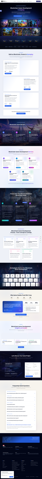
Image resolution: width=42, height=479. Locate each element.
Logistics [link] (22, 465)
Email (33, 363)
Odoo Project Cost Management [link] (34, 465)
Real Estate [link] (22, 466)
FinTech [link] (22, 463)
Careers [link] (3, 465)
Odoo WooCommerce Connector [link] (34, 463)
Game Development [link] (14, 466)
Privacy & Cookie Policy (4, 475)
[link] (1, 11)
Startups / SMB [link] (23, 470)
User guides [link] (37, 476)
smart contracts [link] (21, 137)
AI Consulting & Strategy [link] (15, 463)
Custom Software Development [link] (15, 465)
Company (26, 366)
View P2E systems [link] (18, 167)
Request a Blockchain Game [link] (21, 314)
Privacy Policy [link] (4, 467)
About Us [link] (4, 463)
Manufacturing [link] (23, 468)
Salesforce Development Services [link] (15, 469)
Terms (6, 475)
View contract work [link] (31, 167)
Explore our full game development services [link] (27, 183)
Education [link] (22, 467)
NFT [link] (8, 138)
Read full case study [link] (8, 73)
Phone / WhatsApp (35, 366)
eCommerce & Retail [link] (23, 464)
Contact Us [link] (4, 464)
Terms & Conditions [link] (5, 466)
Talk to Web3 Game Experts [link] (21, 113)
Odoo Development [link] (14, 468)
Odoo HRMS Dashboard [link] (33, 464)
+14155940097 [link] (17, 449)
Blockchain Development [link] (15, 467)
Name (26, 363)
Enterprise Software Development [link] (16, 464)
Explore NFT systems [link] (6, 167)
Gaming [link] (22, 469)
